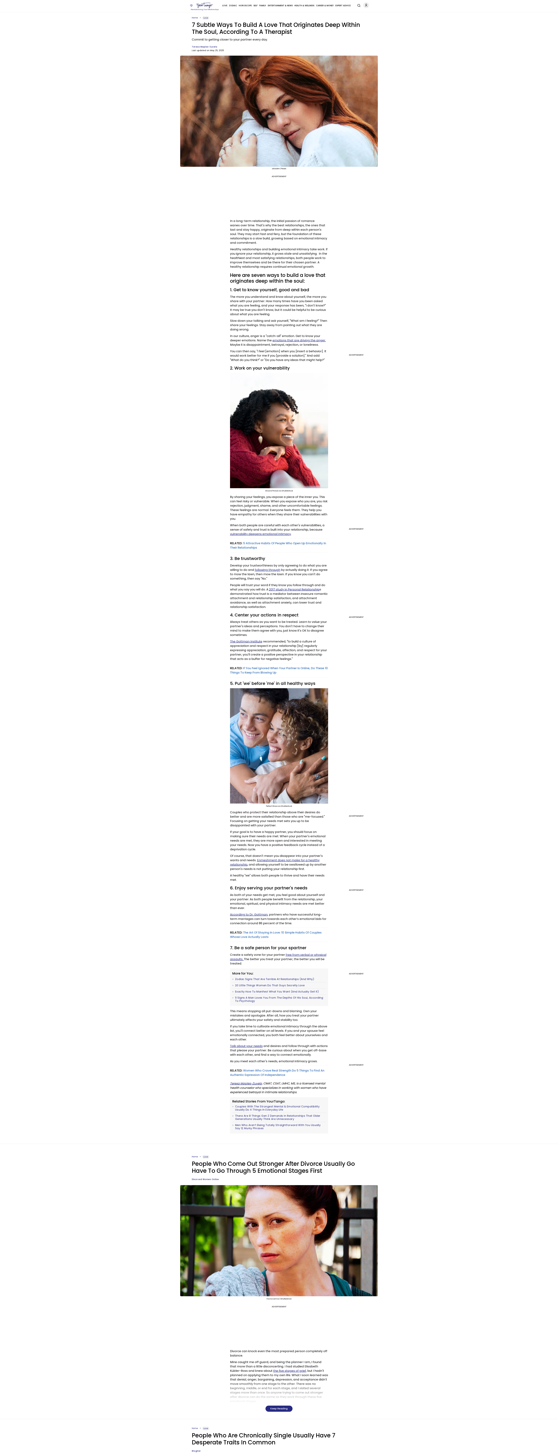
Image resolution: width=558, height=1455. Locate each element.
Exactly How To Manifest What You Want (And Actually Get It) (277, 991)
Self (255, 5)
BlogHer (196, 1450)
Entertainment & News (280, 5)
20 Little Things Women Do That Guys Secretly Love (270, 985)
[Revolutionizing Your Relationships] (205, 5)
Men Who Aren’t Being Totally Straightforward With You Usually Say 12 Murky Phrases (278, 1127)
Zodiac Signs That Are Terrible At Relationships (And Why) (274, 979)
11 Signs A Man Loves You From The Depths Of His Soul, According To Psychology (279, 999)
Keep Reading (279, 1408)
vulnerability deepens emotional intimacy (260, 534)
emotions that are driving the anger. (299, 340)
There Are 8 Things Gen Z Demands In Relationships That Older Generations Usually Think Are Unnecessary (277, 1117)
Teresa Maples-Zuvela (204, 46)
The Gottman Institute (246, 641)
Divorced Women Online (205, 1179)
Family (262, 5)
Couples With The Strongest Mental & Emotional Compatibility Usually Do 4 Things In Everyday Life (277, 1108)
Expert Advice (343, 5)
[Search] (358, 5)
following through (267, 570)
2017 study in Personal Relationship (294, 589)
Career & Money (325, 5)
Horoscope (245, 5)
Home (195, 17)
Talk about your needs (246, 1046)
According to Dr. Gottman (249, 914)
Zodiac (233, 5)
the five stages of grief (289, 1371)
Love (224, 5)
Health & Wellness (304, 5)
